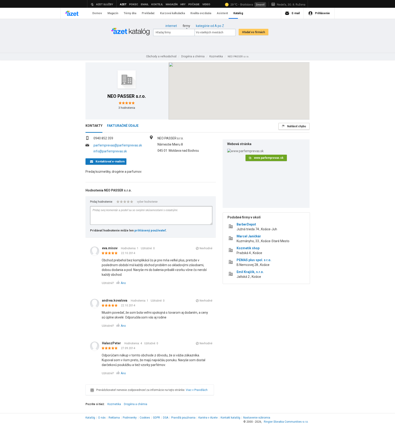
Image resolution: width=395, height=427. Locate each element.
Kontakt (230, 417)
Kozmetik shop (248, 248)
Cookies (145, 417)
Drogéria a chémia (135, 404)
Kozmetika (114, 404)
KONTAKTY (93, 125)
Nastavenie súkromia (256, 417)
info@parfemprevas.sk (110, 151)
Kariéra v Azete (208, 417)
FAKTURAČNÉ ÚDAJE (123, 125)
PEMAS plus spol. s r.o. (254, 260)
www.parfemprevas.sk (268, 157)
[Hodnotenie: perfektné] (110, 253)
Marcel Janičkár (249, 236)
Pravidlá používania (183, 417)
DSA (165, 417)
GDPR (156, 417)
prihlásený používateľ (150, 230)
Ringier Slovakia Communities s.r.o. (286, 421)
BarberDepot (246, 224)
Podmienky (130, 417)
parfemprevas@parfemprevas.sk (117, 145)
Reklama (114, 417)
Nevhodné (206, 248)
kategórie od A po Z (210, 26)
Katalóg (90, 417)
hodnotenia (126, 107)
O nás (102, 417)
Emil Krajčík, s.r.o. (250, 272)
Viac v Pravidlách (197, 390)
